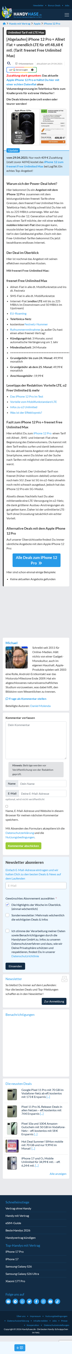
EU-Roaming (18, 313)
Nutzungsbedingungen (20, 837)
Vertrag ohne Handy (18, 1208)
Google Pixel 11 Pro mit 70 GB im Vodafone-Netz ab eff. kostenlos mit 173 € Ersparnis (42, 1093)
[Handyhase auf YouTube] (50, 1301)
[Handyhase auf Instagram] (43, 1301)
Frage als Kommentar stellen (27, 698)
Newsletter (38, 5)
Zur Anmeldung (54, 1001)
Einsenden (15, 966)
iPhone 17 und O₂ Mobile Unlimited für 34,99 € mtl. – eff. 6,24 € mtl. (40, 1162)
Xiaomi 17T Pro (15, 1281)
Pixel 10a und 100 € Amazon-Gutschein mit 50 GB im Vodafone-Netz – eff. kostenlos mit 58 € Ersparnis (43, 1129)
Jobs (67, 5)
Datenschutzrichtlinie (25, 956)
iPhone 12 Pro (52, 23)
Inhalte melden (40, 1320)
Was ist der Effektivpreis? (26, 412)
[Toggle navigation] (67, 14)
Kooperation (33, 1325)
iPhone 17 (12, 1259)
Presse (64, 1320)
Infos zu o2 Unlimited (23, 407)
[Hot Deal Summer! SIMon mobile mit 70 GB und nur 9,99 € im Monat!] (12, 1146)
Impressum (35, 1316)
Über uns (21, 1316)
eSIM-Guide (13, 1223)
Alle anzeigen (58, 1173)
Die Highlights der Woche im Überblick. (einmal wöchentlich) (36, 907)
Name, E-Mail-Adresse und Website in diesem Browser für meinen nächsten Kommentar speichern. (35, 815)
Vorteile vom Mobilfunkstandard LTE (33, 401)
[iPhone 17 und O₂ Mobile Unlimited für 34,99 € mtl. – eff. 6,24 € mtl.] (12, 1162)
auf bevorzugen (18, 69)
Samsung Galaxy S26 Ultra (22, 1273)
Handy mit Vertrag (19, 23)
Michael (12, 643)
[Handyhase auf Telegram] (15, 1301)
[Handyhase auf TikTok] (57, 1301)
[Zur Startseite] (4, 23)
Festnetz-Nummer (36, 324)
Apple (37, 23)
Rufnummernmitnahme (25, 329)
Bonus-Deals (54, 5)
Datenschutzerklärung (20, 832)
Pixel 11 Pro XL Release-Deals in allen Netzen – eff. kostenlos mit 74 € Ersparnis (41, 1110)
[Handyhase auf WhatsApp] (22, 1301)
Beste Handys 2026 (18, 1230)
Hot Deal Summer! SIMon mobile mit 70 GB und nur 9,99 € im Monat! (42, 1145)
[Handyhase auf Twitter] (29, 1301)
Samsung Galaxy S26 (19, 1266)
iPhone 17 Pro (15, 1251)
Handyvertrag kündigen (21, 1237)
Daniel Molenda (40, 706)
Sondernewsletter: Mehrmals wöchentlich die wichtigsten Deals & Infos (37, 917)
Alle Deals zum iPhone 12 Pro (36, 560)
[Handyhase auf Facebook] (36, 1301)
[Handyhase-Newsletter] (8, 1301)
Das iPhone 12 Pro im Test (26, 396)
